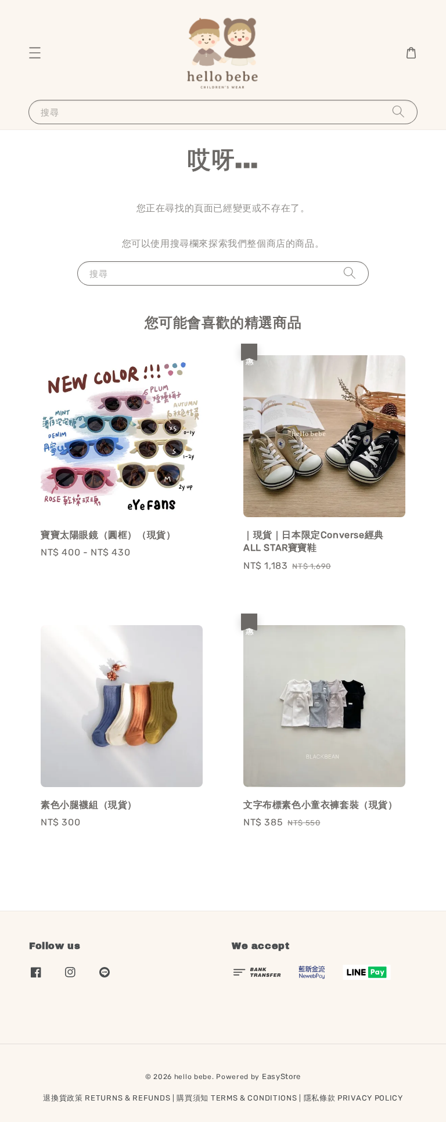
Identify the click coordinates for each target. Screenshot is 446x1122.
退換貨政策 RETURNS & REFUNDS (106, 1098)
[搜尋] (398, 111)
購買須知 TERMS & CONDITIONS (237, 1098)
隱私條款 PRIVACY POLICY (353, 1098)
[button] (35, 53)
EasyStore (281, 1076)
